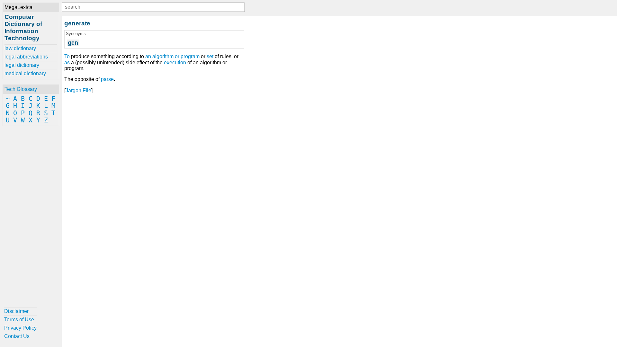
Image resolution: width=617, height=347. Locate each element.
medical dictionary (25, 73)
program (190, 56)
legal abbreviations (26, 56)
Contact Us (17, 336)
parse (107, 79)
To (67, 56)
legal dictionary (21, 65)
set (210, 56)
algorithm (163, 56)
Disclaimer (16, 311)
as (67, 62)
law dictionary (20, 48)
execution (175, 62)
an (148, 56)
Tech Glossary (20, 89)
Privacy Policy (20, 328)
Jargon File (78, 90)
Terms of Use (19, 319)
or (177, 56)
